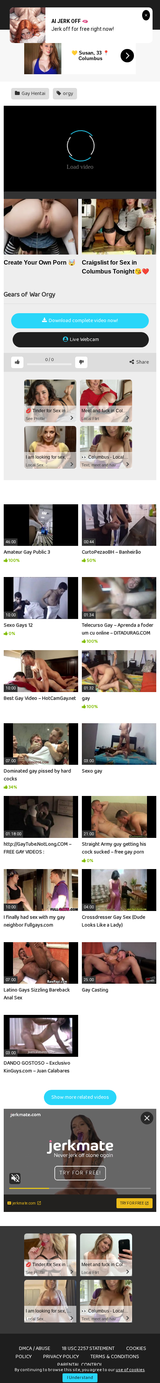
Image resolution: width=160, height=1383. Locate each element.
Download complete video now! (83, 321)
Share (142, 362)
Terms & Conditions (114, 1357)
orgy (67, 93)
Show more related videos (80, 1097)
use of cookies (130, 1369)
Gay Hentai (32, 93)
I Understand (80, 1377)
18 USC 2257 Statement (88, 1348)
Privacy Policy (61, 1357)
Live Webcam (84, 339)
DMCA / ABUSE (34, 1348)
